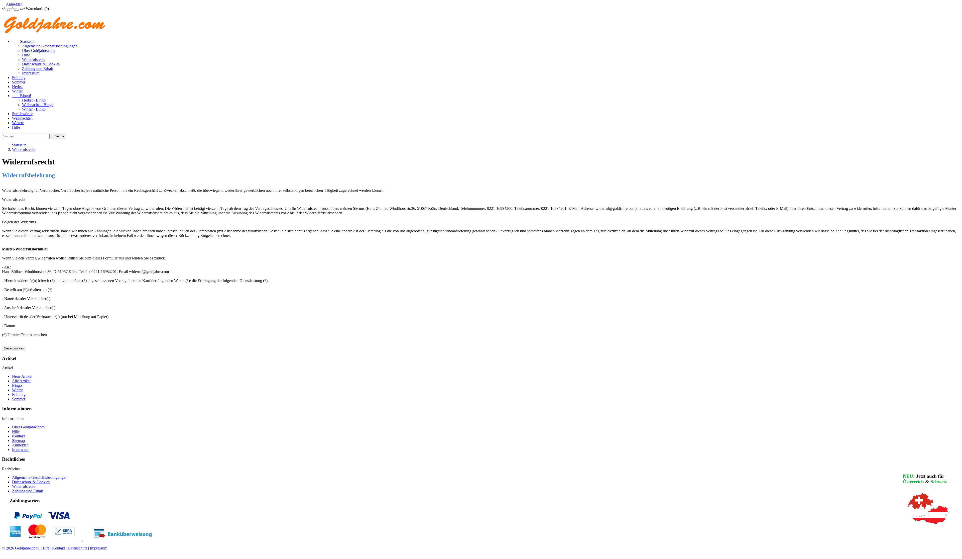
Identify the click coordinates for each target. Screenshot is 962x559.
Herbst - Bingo (34, 100)
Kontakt (18, 436)
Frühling (19, 77)
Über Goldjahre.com (38, 50)
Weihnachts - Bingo (37, 105)
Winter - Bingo (34, 109)
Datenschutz (77, 548)
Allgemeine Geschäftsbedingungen (49, 46)
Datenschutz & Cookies (41, 64)
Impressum (30, 73)
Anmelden (20, 445)
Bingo (17, 385)
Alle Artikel (21, 381)
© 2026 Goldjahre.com (21, 548)
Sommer (18, 82)
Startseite (23, 41)
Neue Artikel (22, 376)
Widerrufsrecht (33, 59)
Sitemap (18, 440)
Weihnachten (22, 118)
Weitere (18, 123)
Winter (17, 91)
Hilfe (26, 55)
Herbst (17, 86)
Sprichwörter (22, 114)
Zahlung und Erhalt (37, 68)
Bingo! (21, 96)
